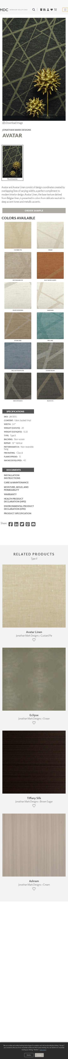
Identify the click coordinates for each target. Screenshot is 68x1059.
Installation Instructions (12, 476)
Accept (39, 1055)
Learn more (43, 1049)
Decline (29, 1055)
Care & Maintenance (16, 482)
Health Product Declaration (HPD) (15, 500)
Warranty (10, 494)
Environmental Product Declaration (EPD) (19, 507)
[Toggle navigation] (65, 10)
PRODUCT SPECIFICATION (17, 513)
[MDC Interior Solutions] (13, 9)
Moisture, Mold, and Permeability (16, 488)
